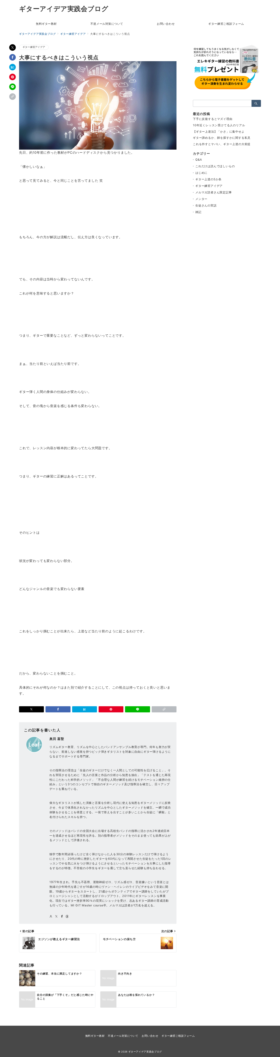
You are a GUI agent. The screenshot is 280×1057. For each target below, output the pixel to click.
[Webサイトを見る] (50, 916)
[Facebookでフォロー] (62, 916)
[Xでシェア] (12, 47)
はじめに (201, 172)
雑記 (198, 212)
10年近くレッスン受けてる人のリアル (219, 125)
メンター (201, 199)
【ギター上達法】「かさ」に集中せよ (219, 131)
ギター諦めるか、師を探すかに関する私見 (221, 137)
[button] (12, 96)
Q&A (198, 159)
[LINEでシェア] (12, 86)
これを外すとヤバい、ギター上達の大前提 (221, 144)
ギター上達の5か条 (208, 179)
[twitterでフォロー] (56, 916)
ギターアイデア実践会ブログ (63, 9)
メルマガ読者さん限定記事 (213, 192)
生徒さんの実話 (206, 205)
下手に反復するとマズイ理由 (212, 119)
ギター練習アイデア (34, 47)
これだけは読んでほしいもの (215, 166)
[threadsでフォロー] (67, 916)
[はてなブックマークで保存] (12, 67)
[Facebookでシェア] (12, 57)
